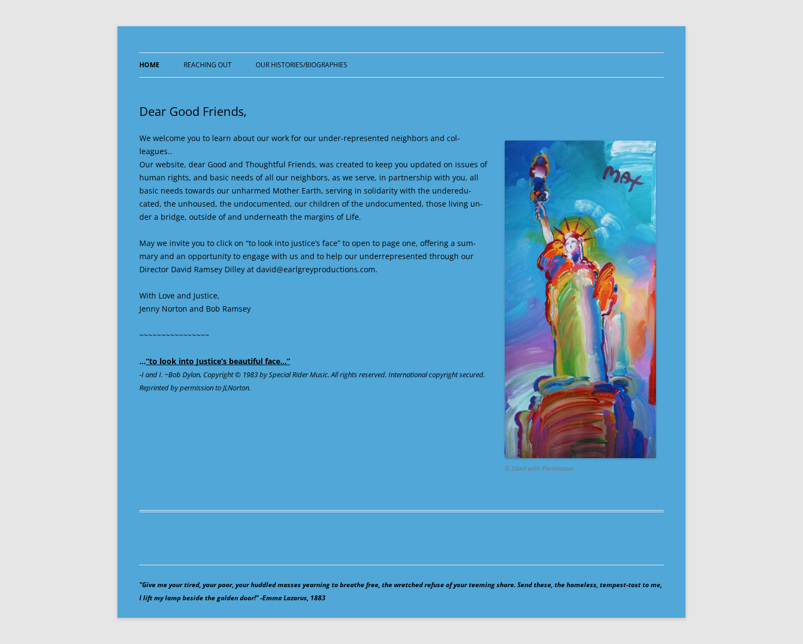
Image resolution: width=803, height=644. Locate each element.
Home (149, 64)
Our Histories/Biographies (301, 64)
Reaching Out (208, 64)
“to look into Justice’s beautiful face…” (218, 361)
